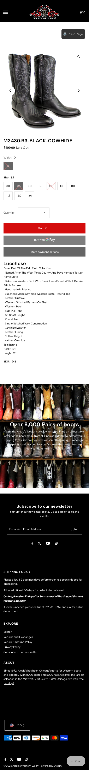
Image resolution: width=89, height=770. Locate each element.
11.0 (73, 186)
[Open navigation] (14, 12)
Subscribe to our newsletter (20, 652)
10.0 (51, 186)
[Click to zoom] (78, 56)
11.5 (8, 195)
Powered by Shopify (51, 765)
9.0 (29, 186)
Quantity (9, 212)
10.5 (62, 186)
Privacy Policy (12, 646)
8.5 (18, 186)
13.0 (29, 195)
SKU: (7, 361)
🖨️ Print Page (73, 34)
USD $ (20, 725)
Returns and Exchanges (18, 637)
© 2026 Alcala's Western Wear (21, 765)
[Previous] (10, 90)
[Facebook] (32, 544)
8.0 (8, 186)
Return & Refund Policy (18, 642)
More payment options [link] (45, 251)
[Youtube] (48, 544)
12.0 (19, 195)
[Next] (78, 90)
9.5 (40, 186)
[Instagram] (56, 544)
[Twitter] (39, 544)
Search (8, 631)
